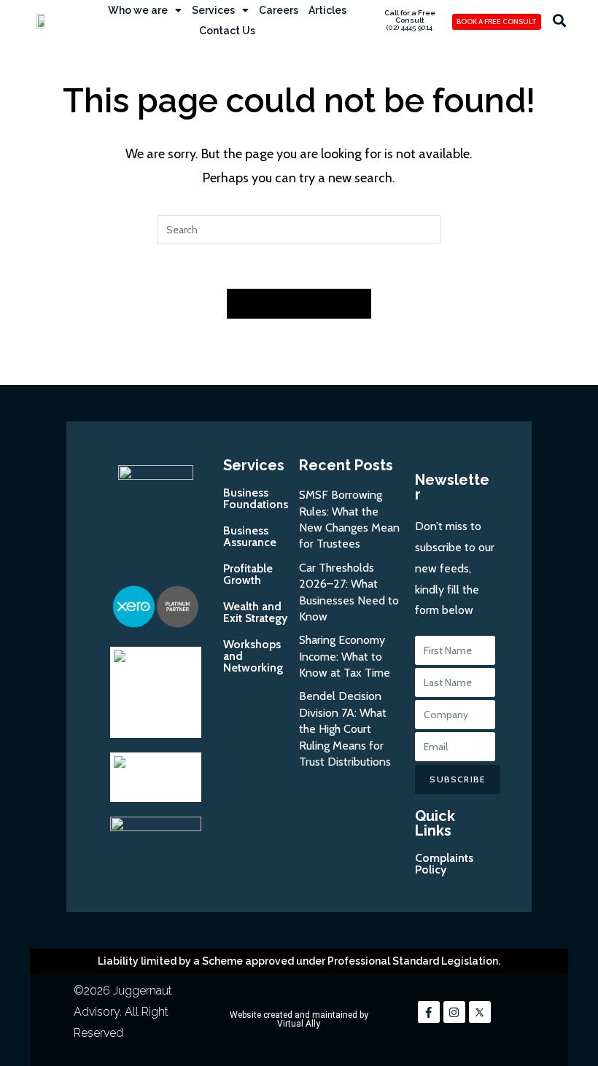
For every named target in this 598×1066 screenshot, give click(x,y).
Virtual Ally (298, 1024)
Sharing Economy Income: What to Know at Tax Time (344, 656)
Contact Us (227, 30)
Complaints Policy (444, 863)
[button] (559, 21)
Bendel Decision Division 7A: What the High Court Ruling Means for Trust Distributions (345, 729)
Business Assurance (249, 536)
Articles (327, 10)
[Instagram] (454, 1012)
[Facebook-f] (429, 1012)
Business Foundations (255, 498)
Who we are (138, 10)
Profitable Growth (248, 574)
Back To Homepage (299, 303)
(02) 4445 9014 (409, 27)
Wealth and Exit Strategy (255, 612)
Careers (278, 10)
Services (213, 10)
